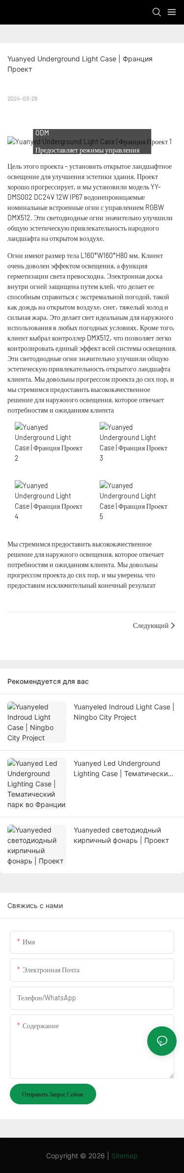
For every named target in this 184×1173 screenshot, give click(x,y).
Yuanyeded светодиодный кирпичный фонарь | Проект (121, 835)
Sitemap (124, 1155)
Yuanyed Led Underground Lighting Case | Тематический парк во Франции (123, 769)
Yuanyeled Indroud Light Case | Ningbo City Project (124, 712)
